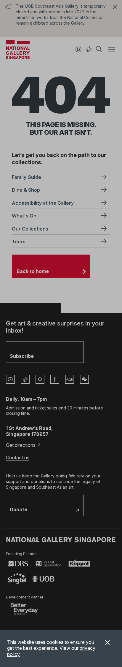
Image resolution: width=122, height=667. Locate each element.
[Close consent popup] (107, 643)
